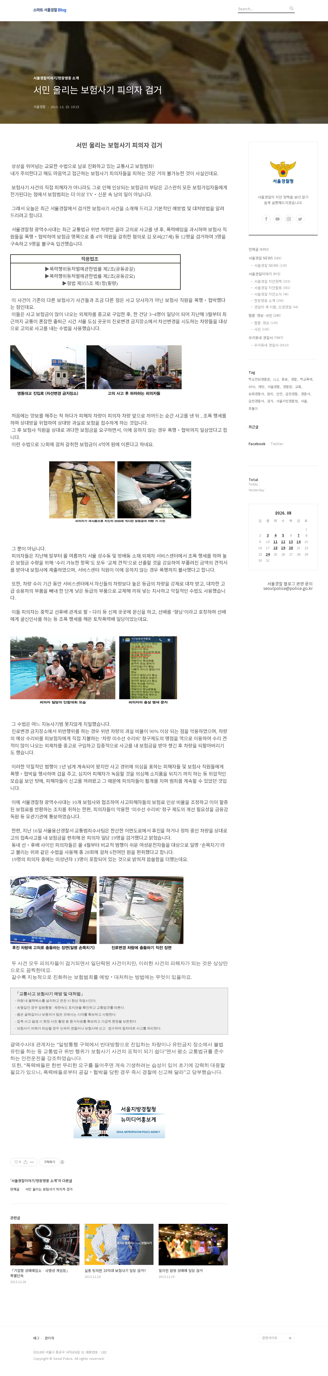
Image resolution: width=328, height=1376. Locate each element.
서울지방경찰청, (287, 401)
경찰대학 (268, 1280)
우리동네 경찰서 (266, 337)
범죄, (270, 393)
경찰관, (288, 386)
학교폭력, (306, 379)
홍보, (285, 379)
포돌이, (254, 408)
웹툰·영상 (266, 322)
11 (275, 541)
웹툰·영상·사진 (265, 315)
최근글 (254, 426)
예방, (261, 386)
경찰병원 (268, 1313)
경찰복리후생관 (273, 1329)
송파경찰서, (257, 393)
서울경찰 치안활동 (272, 287)
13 (291, 541)
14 (298, 541)
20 (291, 547)
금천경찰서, (257, 401)
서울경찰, (274, 386)
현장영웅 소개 (269, 300)
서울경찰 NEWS (265, 257)
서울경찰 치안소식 (271, 294)
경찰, (294, 379)
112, (276, 379)
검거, (270, 401)
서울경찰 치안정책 (272, 281)
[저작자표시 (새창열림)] (62, 1162)
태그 (36, 1338)
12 (283, 541)
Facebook (257, 443)
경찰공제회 (270, 1321)
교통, (298, 386)
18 (275, 547)
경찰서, (306, 393)
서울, (304, 401)
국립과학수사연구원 (276, 1305)
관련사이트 (270, 1337)
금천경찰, (292, 393)
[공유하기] (25, 1162)
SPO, (252, 386)
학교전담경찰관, (260, 379)
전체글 (259, 249)
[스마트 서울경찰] (61, 10)
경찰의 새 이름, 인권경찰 (276, 306)
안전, (279, 393)
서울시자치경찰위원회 (277, 1272)
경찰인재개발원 (273, 1288)
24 (268, 554)
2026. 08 (283, 513)
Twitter (277, 443)
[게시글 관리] (32, 1162)
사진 (261, 329)
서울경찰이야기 (264, 273)
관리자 (49, 1338)
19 (283, 547)
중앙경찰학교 (271, 1297)
